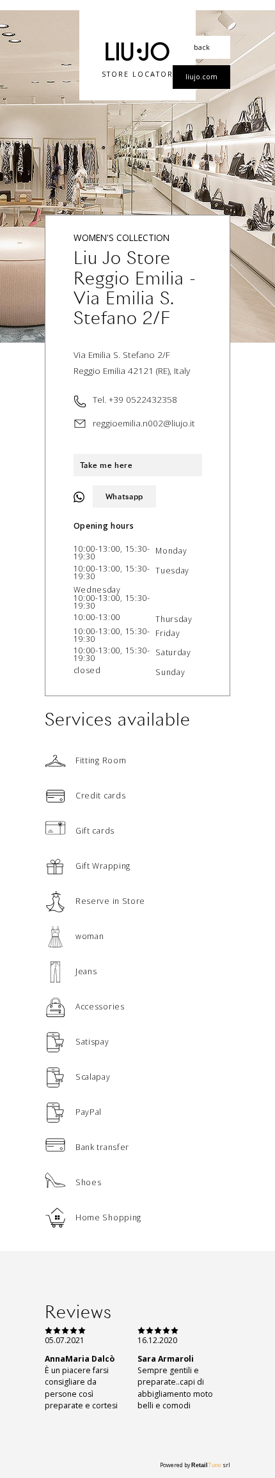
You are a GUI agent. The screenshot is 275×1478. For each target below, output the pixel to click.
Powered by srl (195, 1465)
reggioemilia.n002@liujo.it (144, 423)
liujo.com (201, 76)
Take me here (106, 465)
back (202, 47)
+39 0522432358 (143, 399)
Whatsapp (125, 496)
